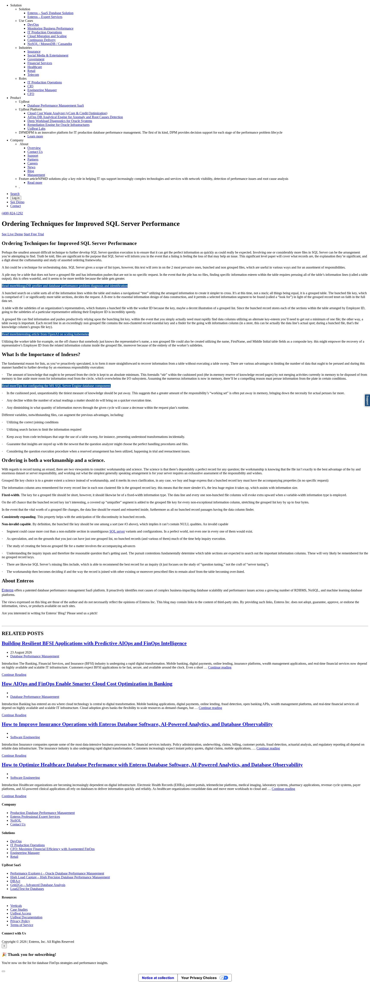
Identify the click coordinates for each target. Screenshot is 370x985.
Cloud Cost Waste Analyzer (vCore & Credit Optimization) (67, 113)
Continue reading (219, 667)
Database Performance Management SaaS (55, 105)
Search (14, 194)
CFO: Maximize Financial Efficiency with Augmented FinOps (52, 849)
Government (35, 59)
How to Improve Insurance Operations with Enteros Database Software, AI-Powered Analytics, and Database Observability (137, 724)
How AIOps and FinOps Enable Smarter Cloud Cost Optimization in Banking (87, 684)
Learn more (35, 136)
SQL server (117, 531)
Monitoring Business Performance (50, 28)
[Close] (3, 971)
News (31, 167)
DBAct (15, 881)
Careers (32, 163)
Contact (15, 206)
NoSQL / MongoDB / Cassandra (49, 44)
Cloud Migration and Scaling (47, 36)
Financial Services (39, 63)
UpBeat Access (20, 913)
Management (36, 175)
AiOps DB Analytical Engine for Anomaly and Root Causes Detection (75, 117)
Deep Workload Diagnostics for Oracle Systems (59, 121)
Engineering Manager (42, 90)
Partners (32, 159)
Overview (34, 148)
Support (32, 155)
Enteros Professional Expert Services (35, 816)
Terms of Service (21, 925)
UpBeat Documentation (26, 917)
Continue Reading (14, 674)
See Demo (17, 202)
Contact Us (35, 152)
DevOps (33, 24)
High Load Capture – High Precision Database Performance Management (60, 877)
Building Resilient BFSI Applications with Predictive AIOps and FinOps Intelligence (94, 643)
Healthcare (34, 67)
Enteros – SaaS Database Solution (50, 13)
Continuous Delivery (41, 40)
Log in (15, 198)
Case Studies (19, 909)
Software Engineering (25, 737)
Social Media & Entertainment (47, 55)
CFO (30, 94)
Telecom (33, 74)
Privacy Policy (20, 921)
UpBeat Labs (36, 128)
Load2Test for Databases (27, 889)
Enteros (7, 590)
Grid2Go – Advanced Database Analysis (37, 885)
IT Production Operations (44, 32)
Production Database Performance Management (42, 813)
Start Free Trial (34, 234)
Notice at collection (158, 978)
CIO (30, 86)
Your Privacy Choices (199, 978)
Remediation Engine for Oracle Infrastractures (58, 125)
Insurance (33, 51)
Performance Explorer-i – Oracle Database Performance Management (57, 873)
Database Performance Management (34, 656)
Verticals (16, 905)
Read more (34, 182)
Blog (30, 171)
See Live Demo (12, 234)
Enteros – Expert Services (44, 17)
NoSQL (15, 820)
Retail (31, 71)
